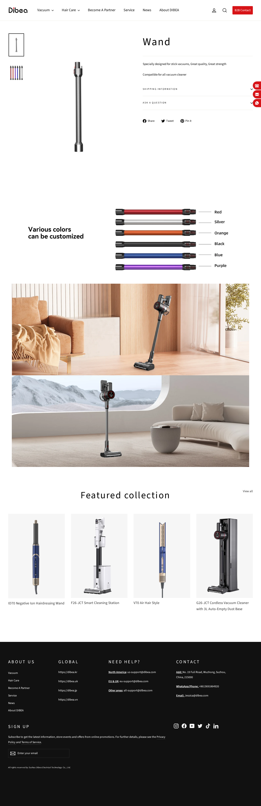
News (147, 10)
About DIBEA (169, 10)
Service (129, 10)
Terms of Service (31, 742)
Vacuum (44, 10)
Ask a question (155, 102)
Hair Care (69, 10)
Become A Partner (101, 10)
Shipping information (160, 89)
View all (248, 491)
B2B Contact (243, 10)
